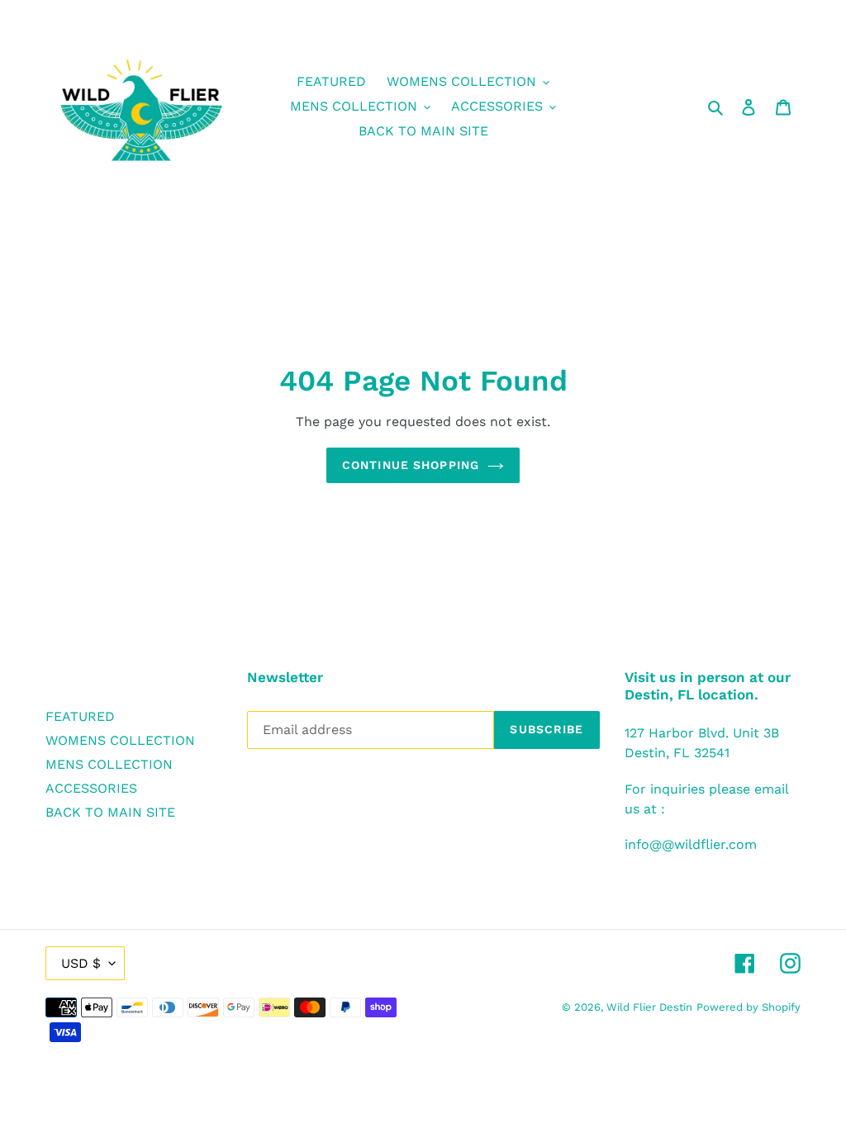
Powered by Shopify (748, 1007)
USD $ (81, 963)
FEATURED (80, 716)
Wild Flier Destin (649, 1007)
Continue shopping (410, 465)
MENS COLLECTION (109, 764)
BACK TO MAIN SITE (110, 812)
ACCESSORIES (91, 788)
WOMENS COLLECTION (120, 740)
